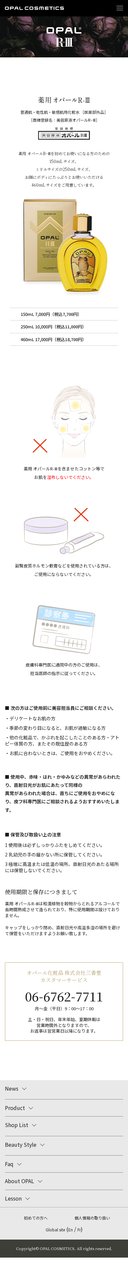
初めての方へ (36, 1218)
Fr (79, 1229)
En (70, 1229)
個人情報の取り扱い (92, 1218)
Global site (55, 1229)
